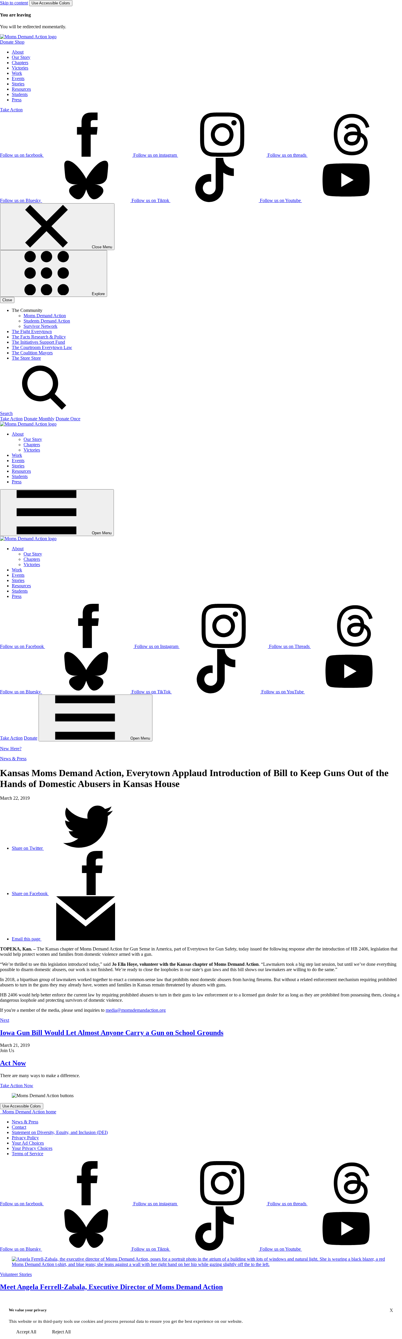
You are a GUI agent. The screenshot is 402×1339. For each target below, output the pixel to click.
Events (18, 78)
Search (6, 413)
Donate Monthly (39, 418)
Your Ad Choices (28, 1142)
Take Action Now (16, 1085)
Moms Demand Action (45, 315)
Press (16, 99)
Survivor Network (40, 326)
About (18, 51)
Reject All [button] (61, 1331)
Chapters (20, 62)
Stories (18, 83)
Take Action (11, 109)
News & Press (13, 758)
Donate (30, 737)
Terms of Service (27, 1153)
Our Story (21, 57)
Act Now (13, 1063)
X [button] (391, 1310)
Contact (19, 1127)
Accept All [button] (26, 1331)
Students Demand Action (47, 320)
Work (17, 73)
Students (20, 94)
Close (7, 300)
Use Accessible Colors (50, 3)
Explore (98, 294)
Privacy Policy (25, 1137)
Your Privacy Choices (32, 1148)
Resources (21, 89)
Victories (20, 67)
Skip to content (14, 2)
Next (4, 1020)
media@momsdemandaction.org (136, 1010)
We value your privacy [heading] (28, 1310)
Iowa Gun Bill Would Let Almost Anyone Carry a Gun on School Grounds (111, 1033)
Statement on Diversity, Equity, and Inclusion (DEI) (60, 1132)
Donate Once (68, 418)
